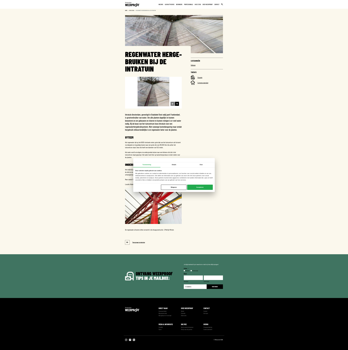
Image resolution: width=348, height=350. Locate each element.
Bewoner (185, 270)
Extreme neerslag (203, 83)
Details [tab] (174, 164)
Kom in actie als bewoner (187, 327)
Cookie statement (207, 329)
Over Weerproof (208, 4)
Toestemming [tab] (146, 164)
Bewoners (179, 4)
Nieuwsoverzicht (163, 313)
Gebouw (193, 65)
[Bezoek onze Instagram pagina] (126, 339)
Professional (193, 270)
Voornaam (186, 281)
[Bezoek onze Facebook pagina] (130, 339)
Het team (205, 313)
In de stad (198, 4)
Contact (216, 4)
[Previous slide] (173, 104)
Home (126, 10)
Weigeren (174, 187)
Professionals (188, 4)
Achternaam (206, 281)
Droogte (200, 77)
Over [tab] (201, 164)
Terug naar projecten (138, 242)
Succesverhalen (163, 311)
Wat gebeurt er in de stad (165, 315)
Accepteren (200, 187)
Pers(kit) (161, 327)
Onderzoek (183, 315)
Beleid (182, 311)
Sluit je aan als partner (186, 329)
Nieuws (161, 4)
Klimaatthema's (169, 4)
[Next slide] (177, 104)
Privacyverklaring (207, 327)
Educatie (183, 313)
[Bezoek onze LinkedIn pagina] (134, 339)
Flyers (160, 329)
